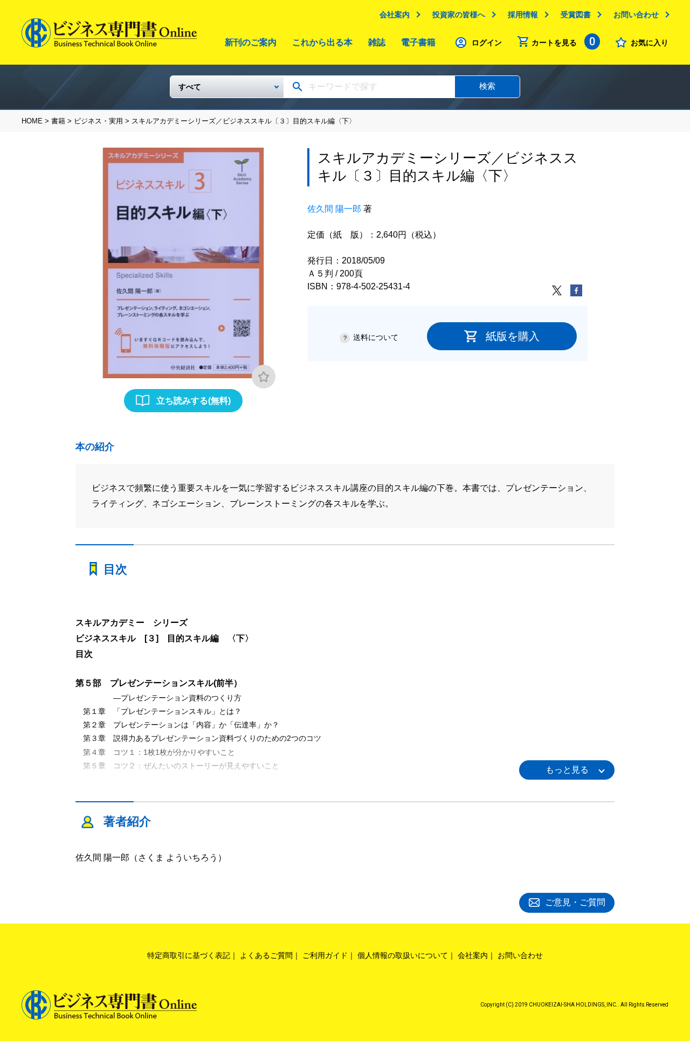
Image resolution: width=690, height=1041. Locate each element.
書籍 (58, 121)
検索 (487, 86)
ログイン (487, 42)
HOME (32, 121)
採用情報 (523, 14)
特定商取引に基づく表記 (188, 955)
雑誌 (376, 42)
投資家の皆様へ (458, 14)
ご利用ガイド (325, 955)
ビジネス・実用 (98, 121)
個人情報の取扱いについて (402, 955)
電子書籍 (418, 42)
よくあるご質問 (266, 955)
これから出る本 (322, 42)
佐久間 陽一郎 (334, 208)
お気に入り (649, 42)
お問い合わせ (636, 14)
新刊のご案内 (251, 42)
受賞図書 (576, 14)
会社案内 (395, 14)
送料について (375, 337)
